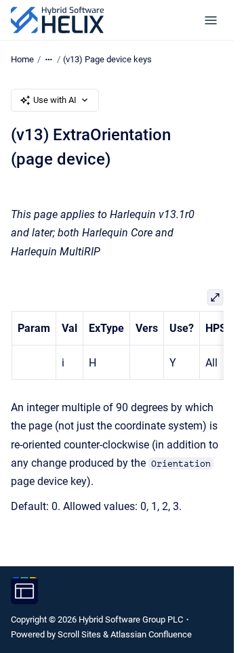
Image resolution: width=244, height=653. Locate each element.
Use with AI (55, 100)
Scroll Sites (79, 634)
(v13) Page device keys (107, 59)
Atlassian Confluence (151, 634)
